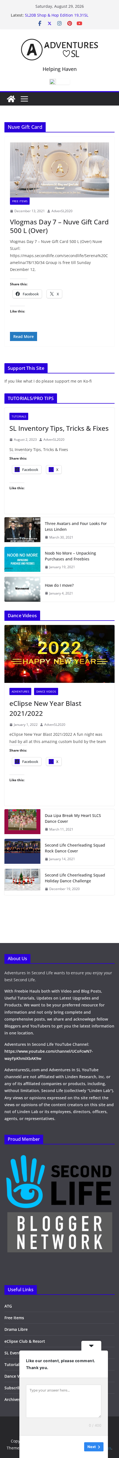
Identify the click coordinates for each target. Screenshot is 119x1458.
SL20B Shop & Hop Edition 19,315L (56, 15)
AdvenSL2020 (62, 211)
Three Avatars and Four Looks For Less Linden (76, 526)
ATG (8, 1306)
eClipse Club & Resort (24, 1341)
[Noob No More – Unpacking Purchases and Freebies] (22, 560)
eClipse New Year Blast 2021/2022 (45, 708)
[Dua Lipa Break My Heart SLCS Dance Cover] (22, 822)
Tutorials (19, 416)
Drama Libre (16, 1329)
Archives (12, 1399)
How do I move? (59, 585)
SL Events (13, 1352)
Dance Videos (46, 691)
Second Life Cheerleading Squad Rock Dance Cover (75, 848)
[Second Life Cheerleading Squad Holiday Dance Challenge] (22, 882)
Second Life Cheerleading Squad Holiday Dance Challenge (75, 877)
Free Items (19, 201)
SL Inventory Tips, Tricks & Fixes (59, 428)
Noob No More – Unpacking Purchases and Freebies (70, 556)
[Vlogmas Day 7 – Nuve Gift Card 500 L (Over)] (59, 170)
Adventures (20, 691)
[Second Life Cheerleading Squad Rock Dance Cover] (22, 852)
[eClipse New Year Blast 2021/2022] (59, 654)
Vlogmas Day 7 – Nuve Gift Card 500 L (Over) (59, 226)
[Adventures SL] (11, 99)
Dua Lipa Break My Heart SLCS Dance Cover (73, 818)
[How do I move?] (22, 589)
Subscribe (13, 1387)
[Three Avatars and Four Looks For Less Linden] (22, 530)
